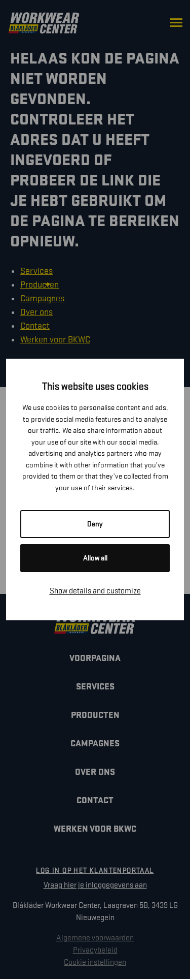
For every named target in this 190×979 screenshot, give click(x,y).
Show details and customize (95, 591)
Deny (95, 524)
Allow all (95, 558)
